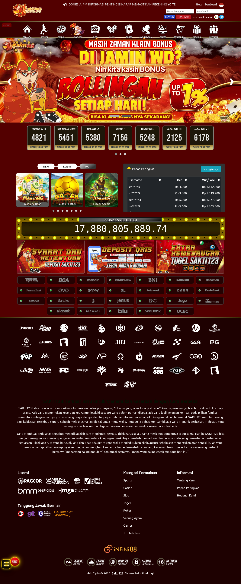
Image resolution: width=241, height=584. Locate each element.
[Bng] (214, 356)
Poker (127, 510)
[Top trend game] (82, 342)
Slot (126, 495)
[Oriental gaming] (158, 342)
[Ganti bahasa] (221, 4)
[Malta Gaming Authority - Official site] (76, 492)
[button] (114, 116)
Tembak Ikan (131, 533)
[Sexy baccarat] (177, 328)
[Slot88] (26, 370)
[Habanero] (139, 356)
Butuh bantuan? (206, 4)
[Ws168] (111, 384)
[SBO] (26, 328)
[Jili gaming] (120, 342)
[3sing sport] (82, 328)
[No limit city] (82, 370)
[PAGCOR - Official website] (32, 483)
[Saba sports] (64, 328)
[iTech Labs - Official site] (79, 483)
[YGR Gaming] (177, 370)
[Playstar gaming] (177, 356)
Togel (127, 503)
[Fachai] (64, 370)
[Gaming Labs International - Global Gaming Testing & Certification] (95, 483)
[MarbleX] (177, 342)
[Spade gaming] (120, 356)
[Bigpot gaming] (101, 342)
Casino (127, 488)
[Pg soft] (214, 342)
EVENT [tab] (67, 166)
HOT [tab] (88, 166)
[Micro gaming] (195, 328)
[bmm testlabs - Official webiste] (38, 492)
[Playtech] (139, 328)
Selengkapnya (211, 169)
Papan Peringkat (188, 488)
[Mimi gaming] (45, 370)
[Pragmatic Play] (101, 328)
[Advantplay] (101, 356)
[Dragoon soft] (120, 370)
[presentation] (9, 80)
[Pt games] (64, 356)
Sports (127, 480)
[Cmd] (45, 328)
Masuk (169, 16)
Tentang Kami (186, 480)
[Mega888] (158, 370)
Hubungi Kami (186, 495)
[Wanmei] (158, 328)
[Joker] (158, 356)
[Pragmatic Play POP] (26, 356)
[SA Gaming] (139, 342)
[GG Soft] (120, 328)
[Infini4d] (195, 370)
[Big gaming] (64, 342)
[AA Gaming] (45, 356)
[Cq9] (195, 356)
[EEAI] (195, 342)
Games (128, 525)
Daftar (184, 16)
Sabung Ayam (132, 518)
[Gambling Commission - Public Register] (59, 483)
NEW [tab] (46, 166)
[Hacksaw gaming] (139, 370)
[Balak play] (214, 370)
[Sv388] (129, 384)
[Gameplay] (214, 328)
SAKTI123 (25, 408)
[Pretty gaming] (26, 342)
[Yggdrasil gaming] (101, 370)
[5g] (82, 356)
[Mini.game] (45, 342)
